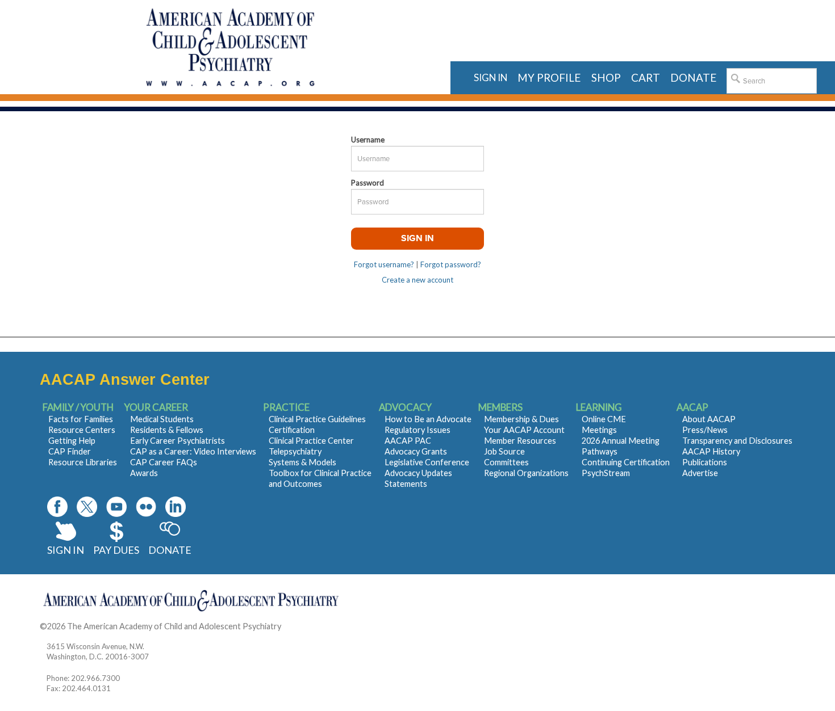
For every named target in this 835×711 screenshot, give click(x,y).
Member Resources (520, 440)
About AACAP (709, 419)
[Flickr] (146, 507)
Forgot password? (450, 264)
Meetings (599, 430)
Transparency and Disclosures (737, 440)
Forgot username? (384, 264)
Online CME (604, 419)
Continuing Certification (626, 462)
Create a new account (417, 279)
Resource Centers (81, 430)
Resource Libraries (82, 462)
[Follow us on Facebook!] (57, 507)
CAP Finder (69, 451)
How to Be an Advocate (428, 419)
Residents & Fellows (166, 430)
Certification (292, 430)
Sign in (490, 77)
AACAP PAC (408, 440)
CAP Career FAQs (163, 462)
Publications (704, 462)
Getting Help (71, 440)
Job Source (504, 451)
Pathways (599, 451)
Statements (406, 484)
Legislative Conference (427, 462)
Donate (169, 550)
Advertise (700, 473)
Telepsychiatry (295, 451)
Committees (506, 462)
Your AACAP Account (524, 430)
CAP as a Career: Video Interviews (193, 451)
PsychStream (606, 473)
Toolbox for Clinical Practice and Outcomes (320, 478)
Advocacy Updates (418, 473)
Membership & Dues (521, 419)
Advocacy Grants (416, 451)
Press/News (705, 430)
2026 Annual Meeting (620, 440)
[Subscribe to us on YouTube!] (116, 507)
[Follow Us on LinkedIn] (175, 507)
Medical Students (162, 419)
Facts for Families (80, 419)
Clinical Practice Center (311, 440)
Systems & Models (302, 462)
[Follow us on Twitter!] (87, 507)
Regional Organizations (526, 473)
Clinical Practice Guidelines (317, 419)
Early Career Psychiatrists (177, 440)
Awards (144, 473)
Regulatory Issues (417, 430)
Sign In (65, 550)
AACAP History (711, 451)
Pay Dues (116, 550)
